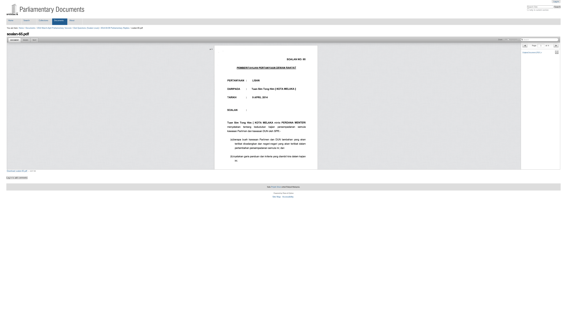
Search (26, 20)
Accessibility (288, 197)
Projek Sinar (276, 187)
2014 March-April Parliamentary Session (54, 28)
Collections (43, 20)
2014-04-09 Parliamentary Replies (115, 28)
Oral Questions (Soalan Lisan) (86, 28)
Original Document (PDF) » (532, 52)
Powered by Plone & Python (284, 193)
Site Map (276, 197)
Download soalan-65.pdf (17, 171)
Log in (556, 1)
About (71, 20)
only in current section (539, 10)
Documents (59, 20)
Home (10, 20)
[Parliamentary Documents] (45, 9)
